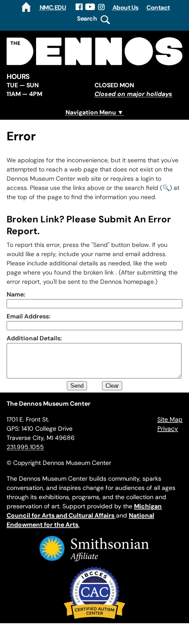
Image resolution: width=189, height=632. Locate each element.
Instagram (102, 7)
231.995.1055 (25, 447)
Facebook (79, 7)
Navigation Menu (90, 112)
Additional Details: (34, 338)
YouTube (90, 7)
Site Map (169, 419)
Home (26, 7)
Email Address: (29, 316)
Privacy (167, 428)
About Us (125, 7)
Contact (158, 7)
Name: (16, 294)
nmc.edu (53, 7)
